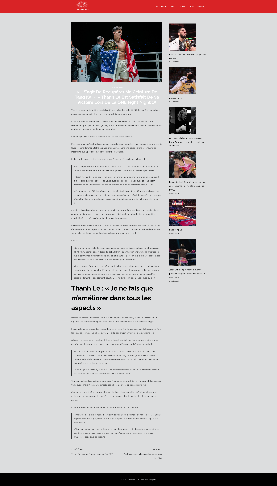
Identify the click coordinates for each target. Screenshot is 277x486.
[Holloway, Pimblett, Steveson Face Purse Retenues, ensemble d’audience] (187, 120)
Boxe (191, 6)
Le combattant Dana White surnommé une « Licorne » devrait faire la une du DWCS (187, 186)
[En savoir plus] (187, 80)
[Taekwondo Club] (82, 6)
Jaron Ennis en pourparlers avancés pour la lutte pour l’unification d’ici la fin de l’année (187, 274)
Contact (200, 6)
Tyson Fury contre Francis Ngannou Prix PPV (92, 451)
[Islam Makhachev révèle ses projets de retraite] (187, 37)
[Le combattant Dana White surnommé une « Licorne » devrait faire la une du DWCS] (187, 164)
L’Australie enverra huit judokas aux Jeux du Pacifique (142, 453)
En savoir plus (175, 98)
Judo (173, 6)
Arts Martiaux (161, 6)
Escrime (182, 6)
